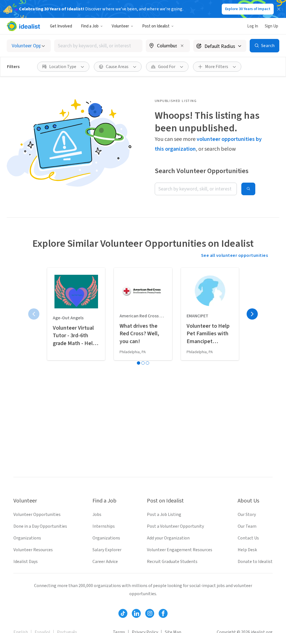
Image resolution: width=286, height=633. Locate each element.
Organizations (27, 538)
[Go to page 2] (143, 363)
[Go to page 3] (147, 363)
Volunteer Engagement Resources (179, 550)
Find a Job (90, 26)
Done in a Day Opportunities (40, 526)
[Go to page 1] (138, 363)
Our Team (247, 526)
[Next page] (252, 314)
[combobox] (98, 46)
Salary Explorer (106, 550)
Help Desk (247, 550)
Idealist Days (25, 561)
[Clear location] (182, 45)
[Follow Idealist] (122, 613)
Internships (103, 526)
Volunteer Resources (33, 550)
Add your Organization (168, 538)
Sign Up (271, 26)
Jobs (96, 514)
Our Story (247, 514)
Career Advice (105, 561)
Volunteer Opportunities (37, 514)
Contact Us (248, 538)
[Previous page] (33, 314)
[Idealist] (23, 26)
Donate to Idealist (255, 561)
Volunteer (120, 26)
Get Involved (61, 26)
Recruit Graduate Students (172, 561)
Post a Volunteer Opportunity (175, 526)
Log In (252, 26)
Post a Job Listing (164, 514)
